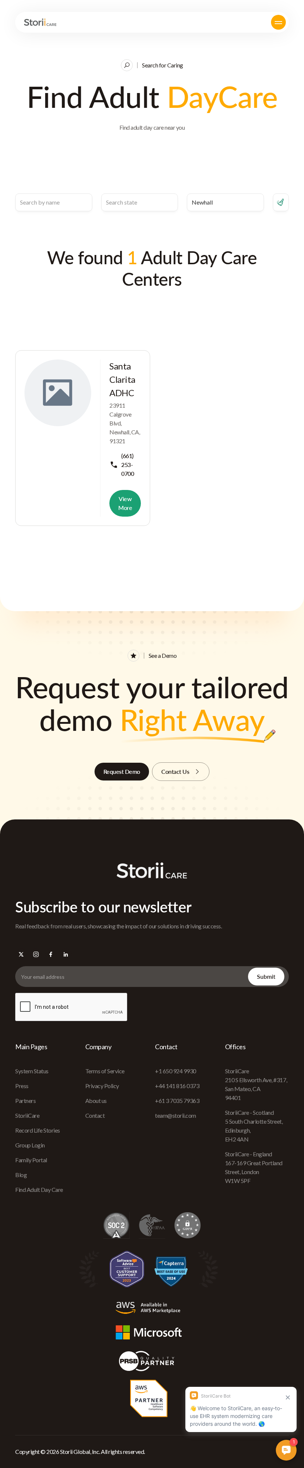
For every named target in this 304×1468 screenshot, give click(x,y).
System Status (32, 1070)
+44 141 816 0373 (177, 1085)
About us (96, 1100)
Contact (95, 1115)
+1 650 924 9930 (175, 1070)
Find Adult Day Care (39, 1189)
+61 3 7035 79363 (177, 1100)
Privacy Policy (102, 1085)
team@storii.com (175, 1115)
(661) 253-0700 (127, 464)
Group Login (30, 1145)
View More (125, 503)
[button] (278, 22)
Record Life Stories (37, 1130)
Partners (25, 1100)
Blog (21, 1174)
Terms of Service (105, 1070)
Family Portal (31, 1159)
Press (22, 1085)
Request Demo (121, 771)
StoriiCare (27, 1115)
